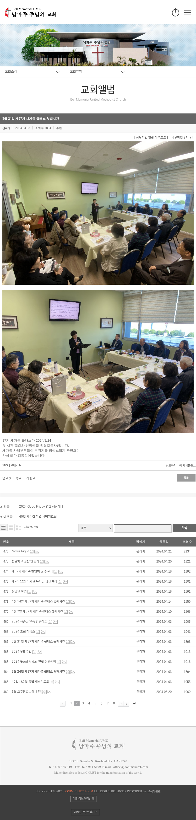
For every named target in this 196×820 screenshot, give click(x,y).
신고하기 (171, 465)
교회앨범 (76, 72)
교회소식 (11, 72)
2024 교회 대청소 (24, 631)
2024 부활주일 (22, 652)
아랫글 (31, 478)
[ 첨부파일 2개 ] (181, 137)
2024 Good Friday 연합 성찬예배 (41, 507)
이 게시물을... (187, 465)
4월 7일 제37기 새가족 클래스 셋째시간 (38, 611)
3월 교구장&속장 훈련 (27, 692)
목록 (186, 478)
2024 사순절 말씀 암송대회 (30, 621)
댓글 (6, 478)
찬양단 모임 (19, 591)
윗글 (19, 478)
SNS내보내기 (10, 465)
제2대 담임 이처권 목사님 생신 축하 (35, 581)
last (134, 703)
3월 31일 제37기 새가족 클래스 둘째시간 (39, 641)
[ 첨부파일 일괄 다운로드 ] (151, 137)
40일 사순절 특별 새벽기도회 (38, 517)
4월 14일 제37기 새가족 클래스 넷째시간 (39, 601)
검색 (184, 528)
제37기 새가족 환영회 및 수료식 (33, 571)
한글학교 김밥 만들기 (26, 561)
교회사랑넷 (154, 791)
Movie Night (21, 551)
